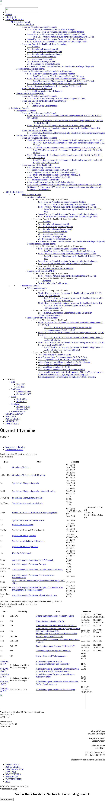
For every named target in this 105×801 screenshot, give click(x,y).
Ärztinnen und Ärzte (25, 24)
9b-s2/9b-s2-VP (4, 683)
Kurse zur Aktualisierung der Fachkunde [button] (50, 199)
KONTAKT (10, 416)
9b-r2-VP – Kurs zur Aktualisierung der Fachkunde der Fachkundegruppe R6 (66, 128)
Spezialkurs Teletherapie (22, 524)
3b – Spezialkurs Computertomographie (44, 51)
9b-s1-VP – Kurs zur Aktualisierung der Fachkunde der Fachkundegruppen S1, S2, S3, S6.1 (67, 328)
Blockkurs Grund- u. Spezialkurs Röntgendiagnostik (34, 512)
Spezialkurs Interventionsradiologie (27, 503)
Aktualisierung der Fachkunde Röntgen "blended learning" (37, 570)
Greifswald (16, 389)
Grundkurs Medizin (20, 467)
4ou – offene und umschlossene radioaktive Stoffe (48, 177)
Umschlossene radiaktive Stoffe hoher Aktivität (56, 625)
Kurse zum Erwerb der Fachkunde (37, 130)
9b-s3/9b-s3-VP (4, 689)
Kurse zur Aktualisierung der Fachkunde (39, 27)
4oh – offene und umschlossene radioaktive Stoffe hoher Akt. (53, 175)
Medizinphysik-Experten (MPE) (30, 93)
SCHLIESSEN (6, 800)
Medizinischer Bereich (20, 22)
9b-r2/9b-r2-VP (4, 670)
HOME (8, 14)
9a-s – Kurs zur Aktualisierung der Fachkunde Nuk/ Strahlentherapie (57, 39)
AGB (7, 781)
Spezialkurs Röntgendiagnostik (25, 483)
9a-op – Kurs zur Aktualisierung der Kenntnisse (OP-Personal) (54, 86)
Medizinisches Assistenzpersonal (30, 69)
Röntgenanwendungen (26, 111)
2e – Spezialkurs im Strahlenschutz (42, 106)
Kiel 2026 (20, 384)
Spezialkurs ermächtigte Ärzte (25, 546)
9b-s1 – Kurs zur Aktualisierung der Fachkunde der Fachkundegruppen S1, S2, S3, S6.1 (65, 140)
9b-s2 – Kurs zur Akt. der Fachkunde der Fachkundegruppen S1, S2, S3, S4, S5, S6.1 (64, 148)
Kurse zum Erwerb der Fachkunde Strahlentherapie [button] (55, 278)
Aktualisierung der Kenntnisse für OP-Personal (32, 560)
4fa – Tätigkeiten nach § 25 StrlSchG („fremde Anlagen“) (52, 172)
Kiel (13, 382)
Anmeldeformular (18, 411)
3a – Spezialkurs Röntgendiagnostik (42, 49)
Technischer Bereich (20, 108)
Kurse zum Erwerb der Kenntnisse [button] (48, 266)
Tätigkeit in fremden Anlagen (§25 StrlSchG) (55, 646)
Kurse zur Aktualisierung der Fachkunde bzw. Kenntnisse (47, 71)
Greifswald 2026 (23, 392)
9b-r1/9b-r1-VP (4, 662)
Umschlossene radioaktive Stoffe (50, 621)
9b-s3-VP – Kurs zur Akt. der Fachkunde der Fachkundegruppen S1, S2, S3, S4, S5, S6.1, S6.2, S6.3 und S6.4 (73, 348)
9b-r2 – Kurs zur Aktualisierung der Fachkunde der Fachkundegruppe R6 (59, 125)
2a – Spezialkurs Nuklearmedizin (41, 56)
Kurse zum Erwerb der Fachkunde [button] (48, 310)
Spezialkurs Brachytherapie (24, 535)
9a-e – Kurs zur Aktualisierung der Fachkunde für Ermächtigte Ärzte (57, 42)
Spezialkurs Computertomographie (27, 498)
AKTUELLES (11, 421)
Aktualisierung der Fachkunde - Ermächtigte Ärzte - (34, 595)
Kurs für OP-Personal (21, 553)
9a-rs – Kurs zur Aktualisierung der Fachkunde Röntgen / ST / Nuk (56, 34)
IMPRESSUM (11, 777)
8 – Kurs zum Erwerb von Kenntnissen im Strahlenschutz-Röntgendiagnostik (60, 66)
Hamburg (15, 404)
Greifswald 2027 (23, 394)
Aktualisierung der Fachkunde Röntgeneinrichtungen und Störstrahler (52, 662)
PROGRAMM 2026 (14, 769)
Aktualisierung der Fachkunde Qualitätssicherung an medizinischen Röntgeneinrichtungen (57, 670)
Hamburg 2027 (23, 409)
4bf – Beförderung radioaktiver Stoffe (43, 167)
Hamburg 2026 (23, 406)
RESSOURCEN (12, 419)
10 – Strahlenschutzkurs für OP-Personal (44, 91)
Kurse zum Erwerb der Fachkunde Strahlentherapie (44, 101)
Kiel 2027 (20, 387)
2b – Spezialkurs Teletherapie (40, 59)
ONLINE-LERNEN (14, 414)
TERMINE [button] (10, 379)
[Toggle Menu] (1, 4)
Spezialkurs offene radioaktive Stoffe (28, 520)
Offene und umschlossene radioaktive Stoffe (55, 616)
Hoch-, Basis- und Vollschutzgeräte (51, 656)
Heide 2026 (21, 399)
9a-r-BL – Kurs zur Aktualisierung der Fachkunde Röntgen (58, 32)
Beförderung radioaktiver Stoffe (49, 636)
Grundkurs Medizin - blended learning (28, 475)
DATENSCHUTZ (13, 779)
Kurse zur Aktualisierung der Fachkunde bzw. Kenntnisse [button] (58, 246)
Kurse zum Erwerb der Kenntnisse (37, 88)
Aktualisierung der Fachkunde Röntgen (29, 564)
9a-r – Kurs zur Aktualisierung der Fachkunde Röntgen (51, 29)
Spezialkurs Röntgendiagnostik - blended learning (33, 491)
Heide (13, 396)
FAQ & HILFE (12, 424)
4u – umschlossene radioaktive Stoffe (43, 180)
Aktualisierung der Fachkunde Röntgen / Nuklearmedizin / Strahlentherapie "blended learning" (37, 588)
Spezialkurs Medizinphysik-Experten (28, 541)
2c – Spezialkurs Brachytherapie (41, 61)
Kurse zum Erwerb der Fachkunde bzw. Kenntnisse (44, 44)
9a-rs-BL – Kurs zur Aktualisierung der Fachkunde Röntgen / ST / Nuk (63, 37)
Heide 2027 (21, 401)
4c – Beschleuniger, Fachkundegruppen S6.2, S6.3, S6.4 (51, 170)
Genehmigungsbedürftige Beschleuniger (53, 650)
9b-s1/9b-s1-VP (4, 675)
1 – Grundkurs (33, 46)
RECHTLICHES (13, 774)
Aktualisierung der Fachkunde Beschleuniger (55, 689)
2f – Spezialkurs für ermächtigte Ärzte (43, 64)
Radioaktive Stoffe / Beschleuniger (31, 135)
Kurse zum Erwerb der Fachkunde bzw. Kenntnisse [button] (55, 219)
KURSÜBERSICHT (14, 19)
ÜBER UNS (11, 17)
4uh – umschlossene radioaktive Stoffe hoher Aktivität (50, 182)
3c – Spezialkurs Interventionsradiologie (44, 54)
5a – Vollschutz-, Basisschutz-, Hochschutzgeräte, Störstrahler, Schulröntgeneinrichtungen (66, 133)
